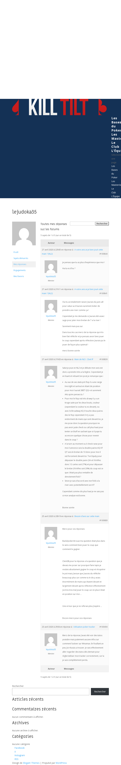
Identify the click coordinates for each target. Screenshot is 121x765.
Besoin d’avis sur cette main (87, 516)
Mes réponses (20, 264)
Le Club (115, 144)
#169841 (103, 293)
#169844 (103, 253)
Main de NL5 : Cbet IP (84, 359)
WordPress (61, 762)
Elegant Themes (31, 762)
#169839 (103, 359)
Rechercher (18, 685)
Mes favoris (19, 276)
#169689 (103, 520)
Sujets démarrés (21, 258)
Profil (16, 252)
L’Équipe (115, 196)
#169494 (103, 626)
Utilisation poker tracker (84, 626)
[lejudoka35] (24, 247)
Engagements (20, 270)
